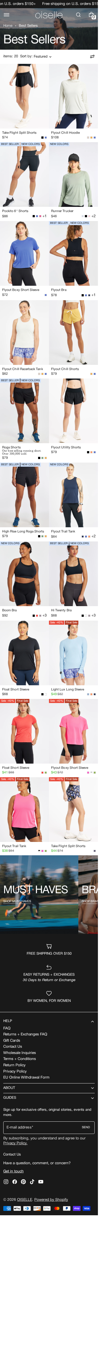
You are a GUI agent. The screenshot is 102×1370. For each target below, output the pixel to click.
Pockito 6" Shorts (15, 211)
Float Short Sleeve (15, 689)
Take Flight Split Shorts (19, 132)
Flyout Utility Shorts (66, 447)
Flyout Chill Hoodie (65, 132)
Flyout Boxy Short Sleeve (20, 289)
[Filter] (92, 56)
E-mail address (19, 1127)
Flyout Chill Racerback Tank (22, 369)
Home (8, 26)
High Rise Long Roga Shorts (23, 531)
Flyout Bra (58, 289)
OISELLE (24, 1200)
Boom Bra (9, 610)
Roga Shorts (11, 447)
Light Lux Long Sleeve (67, 689)
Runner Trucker (62, 211)
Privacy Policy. (15, 1143)
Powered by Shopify (51, 1200)
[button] (6, 14)
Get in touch (13, 1171)
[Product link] (24, 103)
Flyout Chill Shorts (65, 369)
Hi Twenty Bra (61, 610)
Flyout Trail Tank (63, 531)
